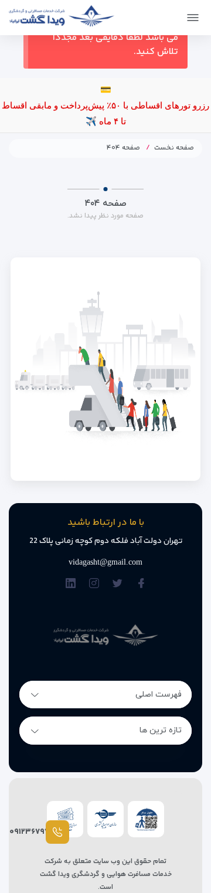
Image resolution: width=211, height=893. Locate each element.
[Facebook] (141, 584)
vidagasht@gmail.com (105, 562)
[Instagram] (94, 584)
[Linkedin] (70, 584)
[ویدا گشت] (61, 16)
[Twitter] (117, 584)
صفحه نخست (174, 148)
